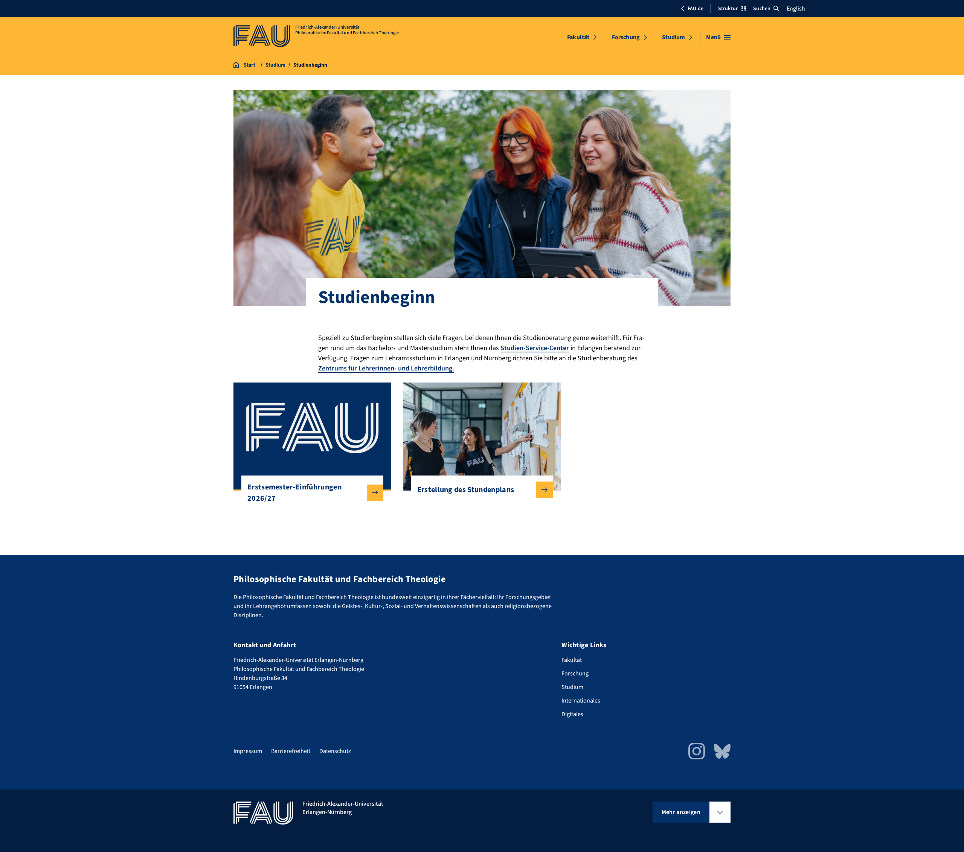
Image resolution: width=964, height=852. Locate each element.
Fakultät (578, 37)
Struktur (728, 8)
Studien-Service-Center (534, 348)
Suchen (761, 8)
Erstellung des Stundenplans (465, 490)
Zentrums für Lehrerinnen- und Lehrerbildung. (386, 368)
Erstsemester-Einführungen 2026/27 (294, 493)
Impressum (247, 751)
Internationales (580, 701)
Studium (673, 37)
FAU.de (695, 8)
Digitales (572, 714)
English (796, 9)
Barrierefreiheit (290, 751)
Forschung (626, 37)
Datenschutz (335, 751)
